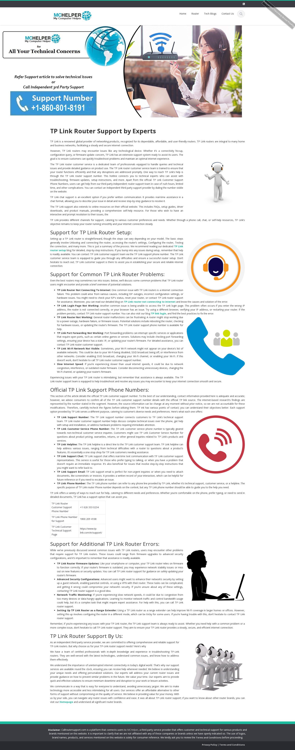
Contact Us (228, 13)
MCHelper (132, 729)
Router (195, 13)
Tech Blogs (210, 13)
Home (182, 13)
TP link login (158, 313)
